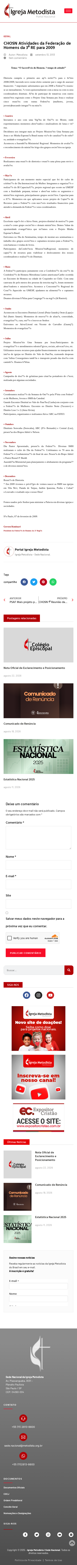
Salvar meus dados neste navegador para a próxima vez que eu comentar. (35, 922)
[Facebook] (26, 995)
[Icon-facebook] (25, 1534)
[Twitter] (36, 1534)
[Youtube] (50, 995)
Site (8, 895)
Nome (11, 856)
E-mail (11, 876)
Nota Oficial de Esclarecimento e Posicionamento (34, 668)
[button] (24, 582)
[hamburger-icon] (68, 10)
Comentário (15, 822)
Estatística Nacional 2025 (19, 779)
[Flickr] (71, 1534)
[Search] (68, 970)
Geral (7, 36)
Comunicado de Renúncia (20, 723)
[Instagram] (38, 995)
